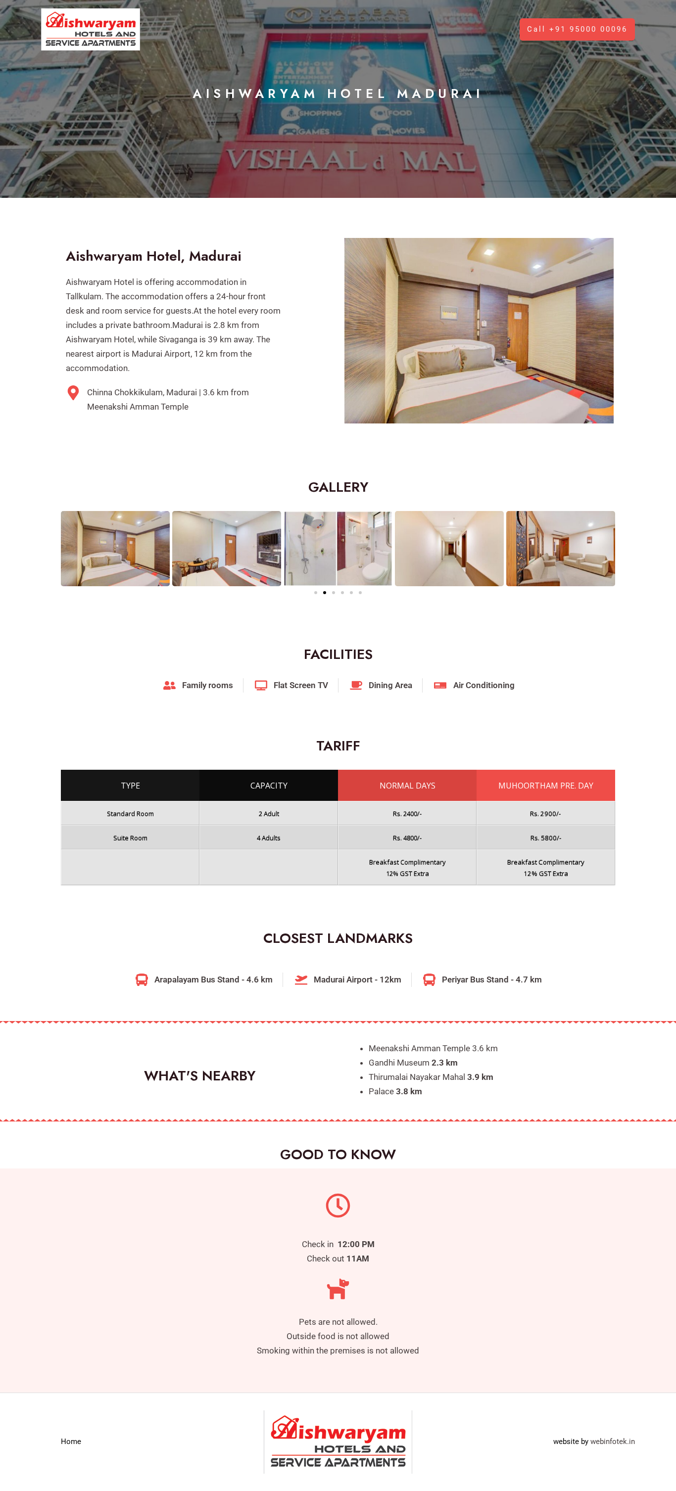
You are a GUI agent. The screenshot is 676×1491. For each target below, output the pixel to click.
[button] (577, 29)
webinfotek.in (612, 1441)
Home (71, 1441)
